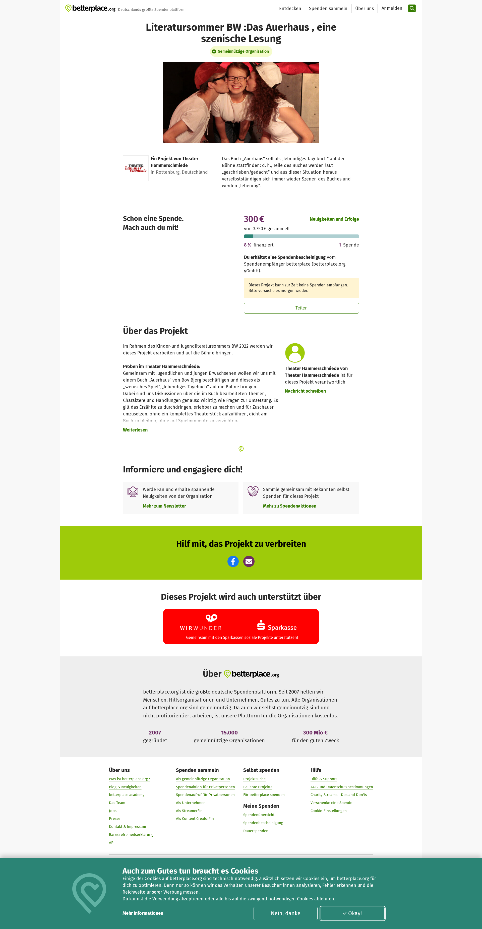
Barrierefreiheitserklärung (131, 834)
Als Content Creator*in (195, 818)
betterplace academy (126, 794)
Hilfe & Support (324, 779)
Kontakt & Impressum (127, 826)
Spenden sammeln (328, 8)
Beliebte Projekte (257, 787)
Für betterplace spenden (264, 794)
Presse (114, 818)
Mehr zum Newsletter (164, 506)
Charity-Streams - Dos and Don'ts (339, 794)
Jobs (112, 811)
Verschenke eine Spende (331, 802)
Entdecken (290, 8)
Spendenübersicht (258, 815)
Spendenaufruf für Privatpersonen (205, 794)
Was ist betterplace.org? (129, 779)
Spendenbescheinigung (263, 823)
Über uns (364, 8)
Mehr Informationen (143, 913)
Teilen (301, 308)
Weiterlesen (135, 430)
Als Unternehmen (191, 802)
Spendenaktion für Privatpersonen (205, 787)
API (111, 842)
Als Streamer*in (189, 811)
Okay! (355, 913)
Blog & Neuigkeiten (125, 787)
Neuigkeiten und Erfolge (334, 219)
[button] (233, 561)
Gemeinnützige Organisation (243, 51)
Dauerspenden (255, 831)
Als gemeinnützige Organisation (203, 779)
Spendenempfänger (264, 264)
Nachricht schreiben (305, 391)
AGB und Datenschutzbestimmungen (342, 787)
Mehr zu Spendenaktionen (289, 506)
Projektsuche (254, 779)
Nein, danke (285, 913)
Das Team (117, 802)
